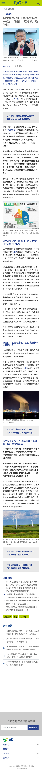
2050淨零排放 (24, 617)
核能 (15, 617)
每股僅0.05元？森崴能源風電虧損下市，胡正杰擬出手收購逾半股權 (22, 608)
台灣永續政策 (7, 617)
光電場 (14, 252)
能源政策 (11, 130)
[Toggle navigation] (3, 3)
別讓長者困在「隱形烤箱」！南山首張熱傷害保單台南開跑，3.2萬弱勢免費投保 (22, 648)
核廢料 (25, 368)
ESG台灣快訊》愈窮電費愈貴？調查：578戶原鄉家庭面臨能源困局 (21, 589)
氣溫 (20, 89)
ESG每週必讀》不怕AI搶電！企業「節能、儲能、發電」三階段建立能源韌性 (22, 583)
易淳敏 (19, 66)
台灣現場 (7, 13)
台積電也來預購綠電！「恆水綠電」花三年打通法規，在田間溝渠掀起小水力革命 (22, 596)
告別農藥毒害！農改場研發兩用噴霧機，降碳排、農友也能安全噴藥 (22, 602)
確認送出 (33, 727)
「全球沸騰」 (15, 99)
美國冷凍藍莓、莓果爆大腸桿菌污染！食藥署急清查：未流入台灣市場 (22, 640)
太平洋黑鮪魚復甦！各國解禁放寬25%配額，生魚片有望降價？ (22, 663)
